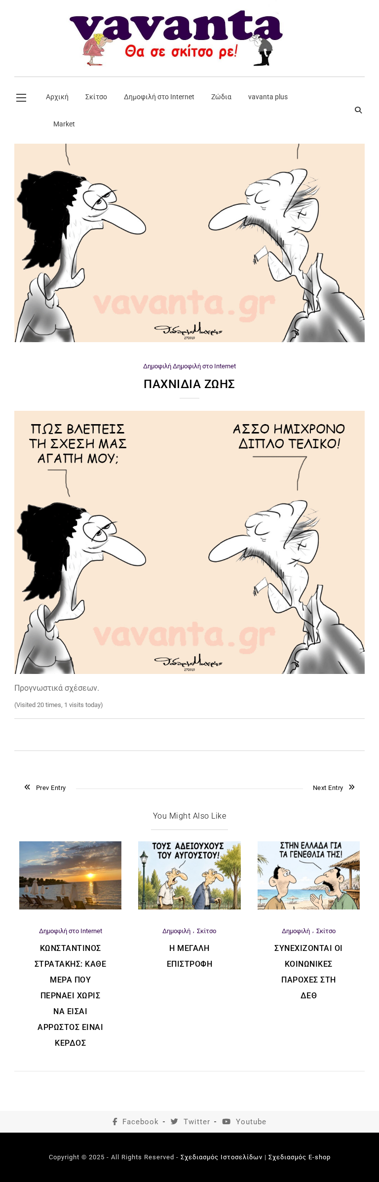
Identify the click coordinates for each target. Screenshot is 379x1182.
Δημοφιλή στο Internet (204, 366)
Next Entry (328, 787)
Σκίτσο (206, 931)
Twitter (197, 1121)
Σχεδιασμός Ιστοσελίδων (222, 1157)
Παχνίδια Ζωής (189, 384)
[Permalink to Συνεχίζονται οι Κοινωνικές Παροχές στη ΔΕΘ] (309, 907)
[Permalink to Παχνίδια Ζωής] (189, 340)
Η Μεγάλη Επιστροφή (190, 956)
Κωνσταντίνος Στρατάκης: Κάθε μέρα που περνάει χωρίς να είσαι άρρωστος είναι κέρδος (71, 996)
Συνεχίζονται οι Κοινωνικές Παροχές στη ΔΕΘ (308, 972)
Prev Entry (51, 787)
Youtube (251, 1121)
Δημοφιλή (157, 366)
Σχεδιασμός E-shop (299, 1157)
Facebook (140, 1121)
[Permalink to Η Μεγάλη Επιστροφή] (189, 907)
